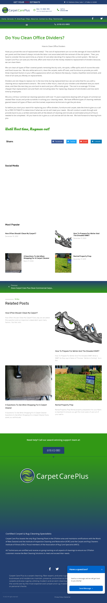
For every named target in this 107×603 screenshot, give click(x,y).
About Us (34, 19)
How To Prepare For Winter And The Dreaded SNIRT (86, 234)
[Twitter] (57, 568)
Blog (50, 19)
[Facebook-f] (49, 568)
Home (4, 19)
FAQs (28, 19)
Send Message (86, 588)
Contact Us (43, 19)
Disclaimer (67, 597)
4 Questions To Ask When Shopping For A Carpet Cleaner (36, 257)
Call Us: (62, 9)
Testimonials (58, 19)
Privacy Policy (59, 597)
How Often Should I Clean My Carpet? (20, 233)
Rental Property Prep (82, 256)
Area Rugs (21, 19)
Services (10, 19)
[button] (27, 24)
